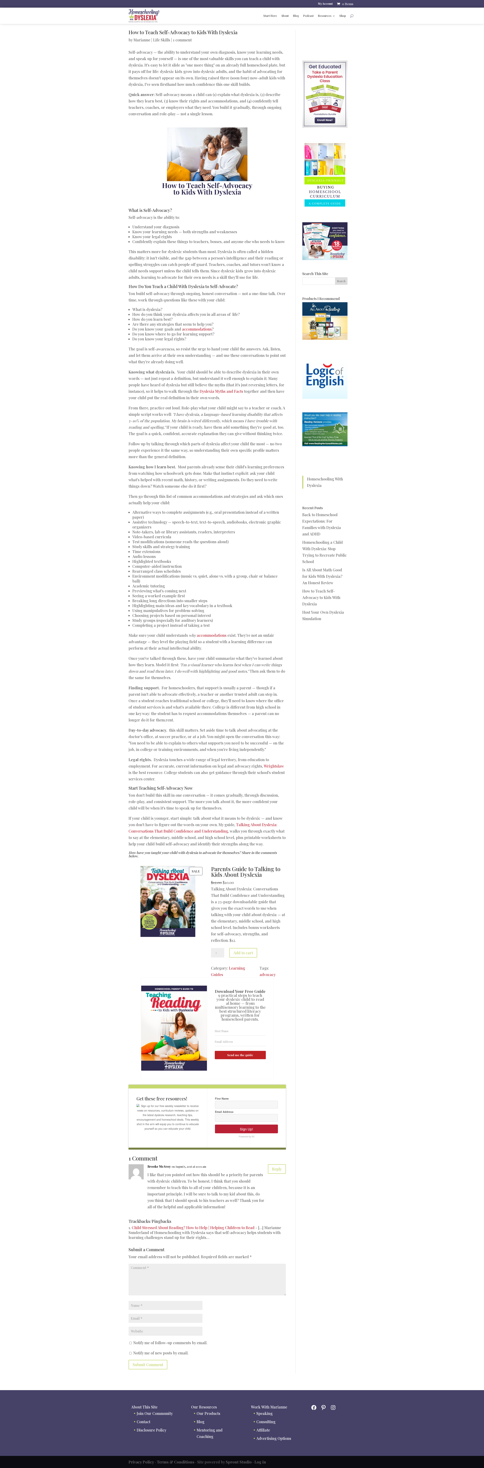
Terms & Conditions (175, 1461)
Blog (296, 16)
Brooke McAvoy (159, 1166)
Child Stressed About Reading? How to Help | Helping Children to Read (193, 1227)
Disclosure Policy (151, 1429)
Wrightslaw (274, 765)
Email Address (224, 1112)
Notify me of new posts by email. (160, 1352)
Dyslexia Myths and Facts (221, 391)
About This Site (144, 1406)
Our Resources (204, 1406)
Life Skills (161, 39)
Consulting (265, 1421)
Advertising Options (273, 1438)
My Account (325, 3)
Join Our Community (155, 1413)
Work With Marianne (269, 1406)
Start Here (270, 16)
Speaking (264, 1413)
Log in (260, 1461)
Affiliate (263, 1429)
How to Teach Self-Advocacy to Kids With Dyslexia (321, 597)
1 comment (182, 39)
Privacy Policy (141, 1461)
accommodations (197, 329)
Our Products (208, 1413)
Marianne (141, 39)
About (285, 16)
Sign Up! (246, 1128)
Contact (143, 1421)
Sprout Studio (239, 1461)
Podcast (308, 16)
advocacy (268, 974)
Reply (277, 1168)
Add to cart (243, 952)
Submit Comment (148, 1364)
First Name (222, 1098)
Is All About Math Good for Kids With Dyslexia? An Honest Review (322, 576)
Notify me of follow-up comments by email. (170, 1342)
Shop (342, 16)
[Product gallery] (166, 903)
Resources (324, 16)
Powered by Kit (246, 1136)
